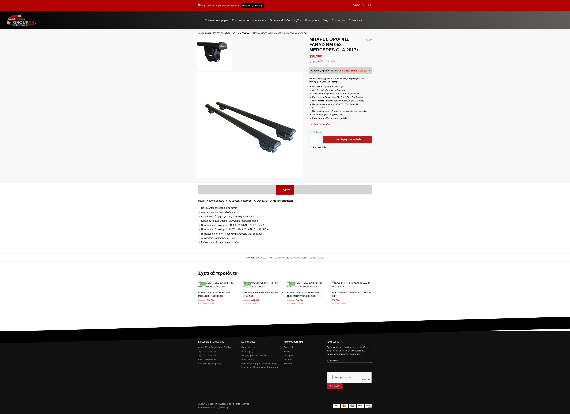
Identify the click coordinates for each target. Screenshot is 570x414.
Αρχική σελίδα (204, 33)
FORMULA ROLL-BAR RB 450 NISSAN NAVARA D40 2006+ (303, 294)
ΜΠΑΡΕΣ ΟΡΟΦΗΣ (279, 258)
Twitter (287, 351)
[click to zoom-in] (250, 125)
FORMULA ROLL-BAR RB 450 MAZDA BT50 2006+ (263, 294)
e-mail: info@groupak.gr (209, 363)
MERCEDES (243, 33)
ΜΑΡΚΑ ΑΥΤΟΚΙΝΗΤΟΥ (224, 33)
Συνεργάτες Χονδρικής (252, 5)
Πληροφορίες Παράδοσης (253, 355)
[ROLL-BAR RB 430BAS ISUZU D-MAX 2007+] (352, 285)
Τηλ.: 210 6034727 (207, 351)
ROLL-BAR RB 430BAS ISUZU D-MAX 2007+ (352, 294)
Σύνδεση (210, 5)
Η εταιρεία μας (248, 347)
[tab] (285, 189)
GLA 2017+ (263, 258)
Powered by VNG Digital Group (213, 407)
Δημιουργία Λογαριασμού (227, 5)
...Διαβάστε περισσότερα (320, 124)
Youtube (288, 363)
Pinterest (288, 359)
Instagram (289, 355)
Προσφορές (247, 351)
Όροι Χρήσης (247, 359)
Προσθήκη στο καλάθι (347, 139)
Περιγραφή (285, 189)
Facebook (288, 347)
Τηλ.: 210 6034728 (207, 355)
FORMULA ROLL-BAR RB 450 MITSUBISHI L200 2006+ (214, 294)
